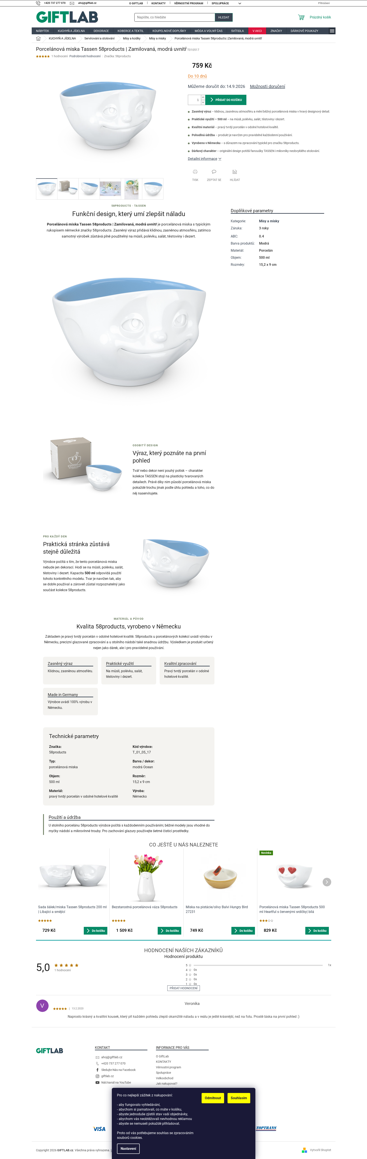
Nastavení (128, 1149)
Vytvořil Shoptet (320, 1150)
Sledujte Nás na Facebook (118, 1070)
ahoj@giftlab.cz (111, 1057)
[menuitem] (42, 30)
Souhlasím (239, 1098)
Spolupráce (220, 3)
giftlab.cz (107, 1076)
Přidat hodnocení (184, 988)
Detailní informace (202, 158)
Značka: (117, 56)
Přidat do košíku (229, 100)
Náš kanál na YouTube (116, 1082)
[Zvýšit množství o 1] (203, 97)
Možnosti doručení (267, 86)
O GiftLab (136, 3)
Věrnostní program (188, 3)
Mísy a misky (269, 221)
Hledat (223, 17)
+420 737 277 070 (113, 1063)
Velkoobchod (164, 1078)
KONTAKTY (158, 3)
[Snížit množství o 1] (203, 102)
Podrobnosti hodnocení (84, 56)
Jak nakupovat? (166, 1083)
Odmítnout (213, 1098)
